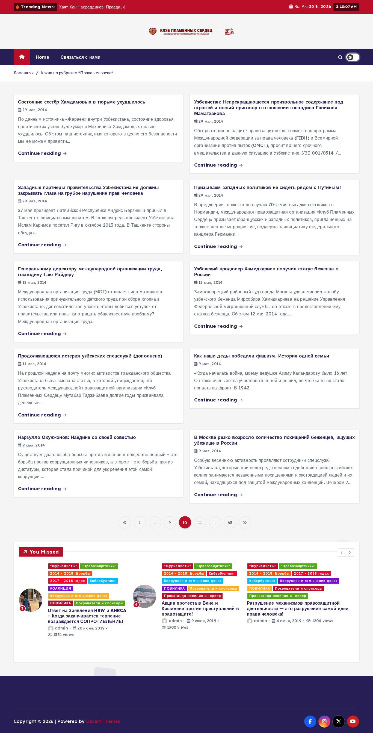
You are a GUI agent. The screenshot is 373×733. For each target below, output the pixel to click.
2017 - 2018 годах (197, 573)
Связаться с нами (81, 57)
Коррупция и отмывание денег (79, 581)
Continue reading (40, 153)
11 (200, 522)
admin (61, 620)
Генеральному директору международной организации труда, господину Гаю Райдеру (90, 271)
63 (229, 522)
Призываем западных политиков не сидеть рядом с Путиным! (267, 187)
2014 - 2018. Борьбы (70, 573)
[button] (342, 552)
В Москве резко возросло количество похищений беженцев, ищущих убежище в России (274, 440)
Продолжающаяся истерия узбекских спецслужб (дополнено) (90, 356)
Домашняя (24, 72)
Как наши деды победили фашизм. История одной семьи (261, 356)
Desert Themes (103, 721)
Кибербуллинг (108, 573)
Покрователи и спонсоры (99, 588)
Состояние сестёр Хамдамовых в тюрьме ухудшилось (82, 102)
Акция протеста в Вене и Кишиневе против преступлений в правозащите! (86, 608)
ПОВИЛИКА (60, 588)
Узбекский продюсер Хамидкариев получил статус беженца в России (266, 271)
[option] (72, 596)
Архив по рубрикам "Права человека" (76, 72)
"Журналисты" (63, 566)
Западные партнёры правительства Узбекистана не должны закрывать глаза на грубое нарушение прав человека (88, 190)
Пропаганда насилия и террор (78, 596)
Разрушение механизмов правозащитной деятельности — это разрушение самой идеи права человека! (184, 608)
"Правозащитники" (99, 566)
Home (42, 57)
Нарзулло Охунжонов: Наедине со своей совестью (77, 437)
